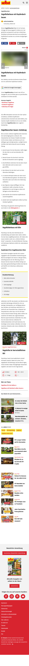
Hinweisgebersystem (6, 617)
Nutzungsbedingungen (6, 606)
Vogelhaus (19, 430)
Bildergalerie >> (15, 208)
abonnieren (14, 586)
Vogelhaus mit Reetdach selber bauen (12, 388)
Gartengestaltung (14, 8)
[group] (14, 66)
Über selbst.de (4, 620)
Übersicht (24, 47)
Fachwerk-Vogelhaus (7, 104)
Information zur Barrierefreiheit (8, 614)
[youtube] (23, 596)
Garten (7, 8)
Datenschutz (4, 608)
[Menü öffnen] (27, 3)
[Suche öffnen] (23, 2)
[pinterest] (17, 596)
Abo (2, 634)
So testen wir (4, 622)
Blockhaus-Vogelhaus (8, 102)
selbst (3, 8)
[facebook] (6, 596)
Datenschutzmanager (6, 611)
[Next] (26, 66)
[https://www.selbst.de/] (5, 3)
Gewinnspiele (4, 628)
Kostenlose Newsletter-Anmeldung (14, 553)
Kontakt (3, 631)
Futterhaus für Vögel (7, 106)
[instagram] (11, 596)
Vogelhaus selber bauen (7, 433)
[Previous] (3, 66)
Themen (3, 625)
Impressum (4, 603)
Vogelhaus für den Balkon (8, 385)
